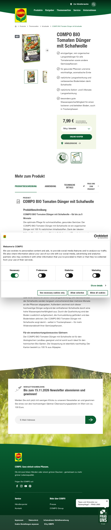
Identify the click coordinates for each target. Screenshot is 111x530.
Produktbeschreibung (26, 187)
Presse (53, 504)
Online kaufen (76, 137)
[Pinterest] (30, 486)
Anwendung (50, 187)
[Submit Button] (90, 420)
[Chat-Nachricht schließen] (107, 501)
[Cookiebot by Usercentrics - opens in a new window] (96, 237)
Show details (97, 285)
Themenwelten (64, 10)
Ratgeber (49, 10)
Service (77, 10)
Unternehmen (89, 10)
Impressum (19, 520)
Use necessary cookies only (52, 293)
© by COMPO (49, 524)
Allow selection (77, 293)
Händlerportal (21, 504)
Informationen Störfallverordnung (56, 520)
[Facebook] (17, 486)
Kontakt (18, 508)
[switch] (42, 275)
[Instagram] (21, 486)
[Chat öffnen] (103, 517)
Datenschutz (33, 520)
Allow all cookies (97, 293)
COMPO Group (56, 508)
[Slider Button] (47, 50)
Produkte (38, 10)
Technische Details (69, 186)
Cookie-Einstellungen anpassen (27, 524)
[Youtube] (26, 486)
